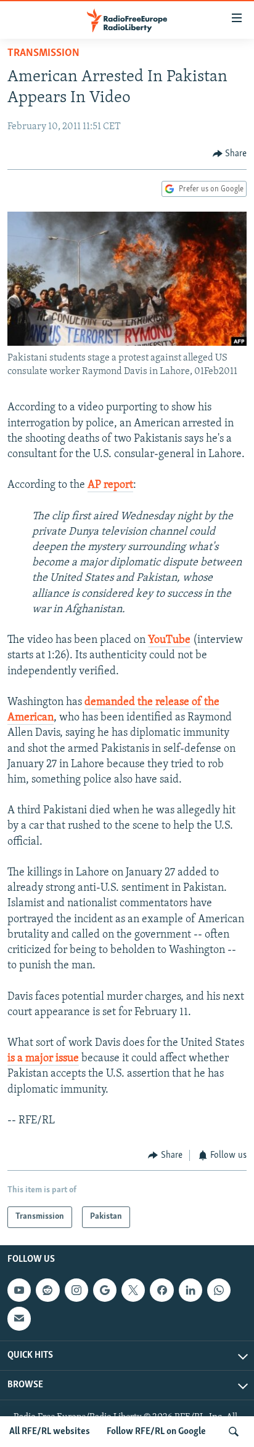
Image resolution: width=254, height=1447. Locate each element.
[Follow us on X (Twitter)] (133, 1290)
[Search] (233, 1431)
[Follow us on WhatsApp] (219, 1290)
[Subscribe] (19, 1318)
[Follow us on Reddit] (47, 1290)
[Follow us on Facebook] (161, 1290)
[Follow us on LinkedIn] (190, 1290)
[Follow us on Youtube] (19, 1290)
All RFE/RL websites (49, 1432)
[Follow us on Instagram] (76, 1290)
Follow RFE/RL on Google (156, 1432)
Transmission (43, 53)
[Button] (230, 154)
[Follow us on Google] (105, 1290)
